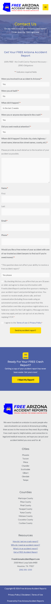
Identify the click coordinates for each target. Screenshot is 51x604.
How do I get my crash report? (25, 541)
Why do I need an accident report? (25, 545)
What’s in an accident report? (25, 548)
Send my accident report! (25, 330)
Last (3, 206)
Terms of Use (37, 595)
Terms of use (21, 323)
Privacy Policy (35, 323)
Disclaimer (25, 595)
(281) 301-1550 (25, 570)
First (3, 193)
